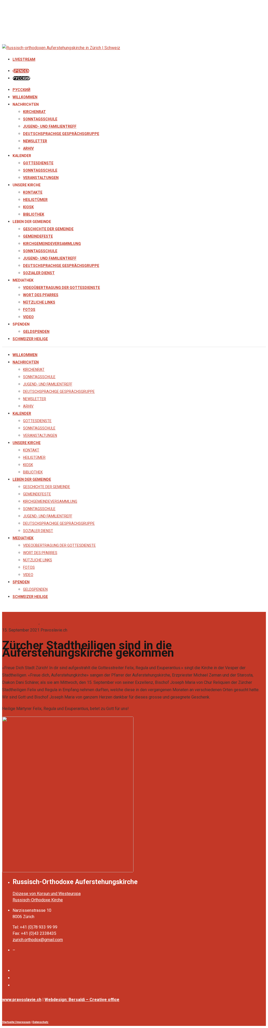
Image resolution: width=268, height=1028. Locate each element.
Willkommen (25, 97)
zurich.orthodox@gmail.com (38, 939)
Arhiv (28, 148)
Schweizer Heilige (30, 339)
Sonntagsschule (40, 119)
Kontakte (32, 192)
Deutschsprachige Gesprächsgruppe (61, 134)
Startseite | (9, 1022)
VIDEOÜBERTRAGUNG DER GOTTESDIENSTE (61, 288)
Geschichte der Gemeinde (48, 229)
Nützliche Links (39, 302)
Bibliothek (33, 214)
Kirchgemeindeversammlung (52, 244)
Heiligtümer (35, 200)
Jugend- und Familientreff (49, 126)
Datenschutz (40, 1022)
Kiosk (28, 207)
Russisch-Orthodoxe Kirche (38, 899)
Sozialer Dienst (39, 273)
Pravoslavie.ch (15, 622)
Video (28, 317)
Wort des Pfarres (40, 295)
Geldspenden (36, 331)
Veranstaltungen (41, 178)
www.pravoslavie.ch (21, 999)
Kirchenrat (34, 112)
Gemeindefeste (38, 236)
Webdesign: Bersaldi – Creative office (81, 999)
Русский (21, 90)
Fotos (29, 310)
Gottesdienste (38, 163)
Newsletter (35, 141)
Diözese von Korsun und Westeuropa (47, 893)
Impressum (23, 1022)
